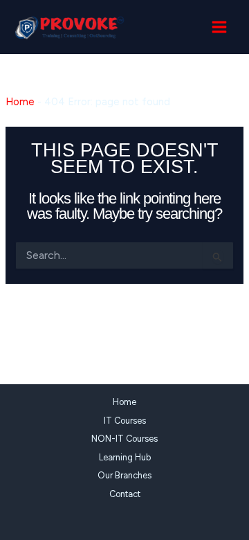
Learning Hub (125, 457)
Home (20, 102)
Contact (124, 494)
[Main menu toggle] (219, 27)
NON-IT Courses (124, 438)
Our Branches (124, 475)
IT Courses (125, 420)
